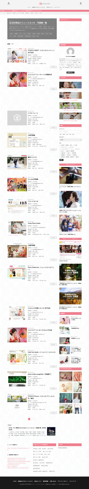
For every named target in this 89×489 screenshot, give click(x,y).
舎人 (11, 36)
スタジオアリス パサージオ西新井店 (40, 74)
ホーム (29, 7)
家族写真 (49, 462)
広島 (16, 464)
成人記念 (45, 465)
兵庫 (19, 463)
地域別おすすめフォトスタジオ (38, 7)
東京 (60, 134)
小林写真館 (31, 135)
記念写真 (37, 468)
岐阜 (24, 461)
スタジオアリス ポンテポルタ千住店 (40, 330)
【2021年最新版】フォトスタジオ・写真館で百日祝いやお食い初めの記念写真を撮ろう (76, 360)
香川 (11, 466)
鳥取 (8, 464)
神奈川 (64, 134)
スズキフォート (33, 113)
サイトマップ (57, 7)
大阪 (73, 134)
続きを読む (53, 127)
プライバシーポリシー (63, 481)
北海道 (8, 458)
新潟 (8, 461)
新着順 (8, 43)
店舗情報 (37, 465)
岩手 (14, 458)
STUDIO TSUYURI (63, 260)
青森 (12, 458)
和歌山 (24, 463)
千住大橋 (33, 33)
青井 (37, 36)
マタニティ (37, 457)
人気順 (12, 43)
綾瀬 (50, 33)
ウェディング (37, 451)
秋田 (17, 458)
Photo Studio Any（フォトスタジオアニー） (41, 268)
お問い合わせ (53, 481)
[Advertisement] (32, 100)
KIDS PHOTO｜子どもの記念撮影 (70, 100)
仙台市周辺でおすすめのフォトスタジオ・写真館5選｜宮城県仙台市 (70, 308)
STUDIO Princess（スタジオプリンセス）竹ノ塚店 (41, 397)
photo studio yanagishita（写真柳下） (40, 374)
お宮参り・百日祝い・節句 (40, 448)
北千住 (24, 33)
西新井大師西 (20, 36)
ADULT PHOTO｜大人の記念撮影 (70, 110)
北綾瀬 (29, 33)
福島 (25, 458)
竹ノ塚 (46, 33)
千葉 (70, 134)
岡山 (13, 464)
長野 (21, 461)
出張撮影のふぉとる (75, 338)
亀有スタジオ (32, 157)
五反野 (11, 33)
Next (34, 419)
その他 (51, 448)
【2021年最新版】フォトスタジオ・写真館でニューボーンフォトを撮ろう (76, 350)
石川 (13, 461)
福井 (16, 461)
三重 (8, 463)
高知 (16, 466)
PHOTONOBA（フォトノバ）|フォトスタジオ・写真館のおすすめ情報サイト (41, 484)
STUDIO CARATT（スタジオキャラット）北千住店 (41, 51)
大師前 (38, 33)
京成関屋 (16, 33)
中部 (17, 448)
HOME (14, 481)
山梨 (19, 461)
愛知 (29, 461)
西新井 (15, 36)
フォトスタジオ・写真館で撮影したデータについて (70, 187)
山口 (19, 464)
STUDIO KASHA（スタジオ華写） (76, 319)
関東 (14, 448)
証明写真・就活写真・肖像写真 (40, 471)
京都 (13, 463)
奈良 (21, 463)
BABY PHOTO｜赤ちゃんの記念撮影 (70, 89)
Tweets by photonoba (62, 447)
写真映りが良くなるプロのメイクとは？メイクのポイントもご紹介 (70, 211)
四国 (25, 448)
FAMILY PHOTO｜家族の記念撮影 (70, 120)
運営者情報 (45, 481)
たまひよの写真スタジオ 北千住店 (39, 308)
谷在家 (33, 36)
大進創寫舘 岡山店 (75, 328)
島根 (11, 464)
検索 (61, 159)
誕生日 (52, 471)
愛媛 (13, 466)
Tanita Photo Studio (34, 223)
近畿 (20, 448)
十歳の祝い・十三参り (39, 462)
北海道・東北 (10, 448)
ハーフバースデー (38, 454)
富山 (11, 461)
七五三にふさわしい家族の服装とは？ (67, 234)
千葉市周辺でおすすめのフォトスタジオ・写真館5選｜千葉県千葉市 (70, 284)
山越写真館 (31, 245)
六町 (20, 33)
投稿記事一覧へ (70, 72)
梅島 (42, 33)
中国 (22, 448)
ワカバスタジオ (33, 201)
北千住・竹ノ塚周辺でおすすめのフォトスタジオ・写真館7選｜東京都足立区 (27, 428)
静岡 (26, 461)
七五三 (45, 457)
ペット (48, 454)
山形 (22, 458)
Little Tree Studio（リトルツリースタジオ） (42, 352)
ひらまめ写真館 (33, 179)
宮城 (20, 458)
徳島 (8, 466)
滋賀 (11, 463)
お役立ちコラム (49, 7)
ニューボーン (47, 451)
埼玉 (67, 134)
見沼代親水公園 (27, 36)
